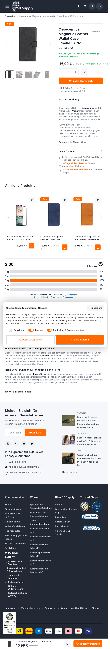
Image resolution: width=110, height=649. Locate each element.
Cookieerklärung (79, 608)
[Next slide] (99, 217)
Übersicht (97, 308)
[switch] (9, 631)
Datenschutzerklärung (56, 608)
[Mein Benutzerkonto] (78, 6)
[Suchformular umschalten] (92, 6)
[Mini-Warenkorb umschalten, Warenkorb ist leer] (99, 6)
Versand (83, 88)
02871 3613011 (18, 461)
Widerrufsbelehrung (30, 608)
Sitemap (96, 608)
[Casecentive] (96, 31)
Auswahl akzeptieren (30, 339)
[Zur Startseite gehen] (22, 6)
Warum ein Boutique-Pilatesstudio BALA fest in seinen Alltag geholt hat (89, 460)
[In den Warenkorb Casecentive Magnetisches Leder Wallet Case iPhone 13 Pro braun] (98, 247)
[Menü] (14, 613)
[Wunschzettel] (85, 6)
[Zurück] (8, 44)
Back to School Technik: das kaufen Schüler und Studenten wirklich (89, 441)
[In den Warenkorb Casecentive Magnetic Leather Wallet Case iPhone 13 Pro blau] (64, 247)
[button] (96, 31)
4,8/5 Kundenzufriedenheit (76, 169)
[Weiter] (48, 44)
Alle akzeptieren (80, 339)
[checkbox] (15, 330)
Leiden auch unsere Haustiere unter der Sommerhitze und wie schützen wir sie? (88, 422)
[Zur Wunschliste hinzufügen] (84, 71)
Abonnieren (35, 432)
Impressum (10, 608)
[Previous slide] (9, 217)
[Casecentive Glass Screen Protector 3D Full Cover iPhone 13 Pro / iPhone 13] (20, 214)
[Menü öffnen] (8, 6)
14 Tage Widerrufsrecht (74, 163)
